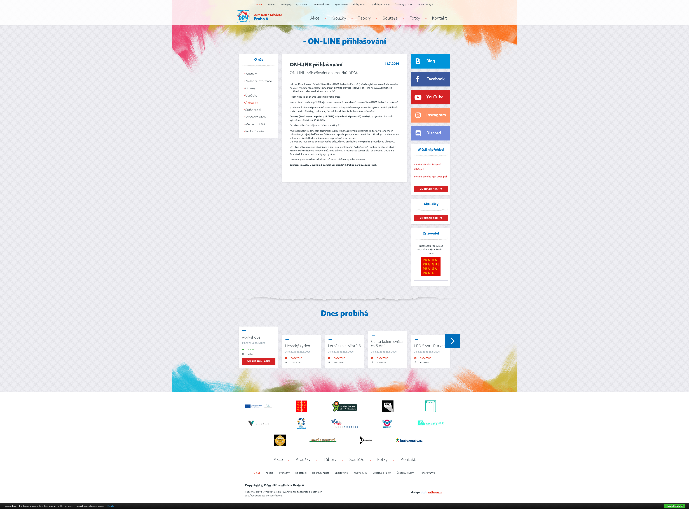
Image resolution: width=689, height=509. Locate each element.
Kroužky (338, 18)
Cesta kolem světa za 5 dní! (387, 343)
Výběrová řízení (255, 117)
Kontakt (439, 18)
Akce (314, 18)
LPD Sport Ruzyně (430, 345)
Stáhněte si (253, 110)
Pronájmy (285, 4)
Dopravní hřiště (321, 4)
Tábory (364, 18)
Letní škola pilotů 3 (344, 345)
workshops (251, 337)
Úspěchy (251, 95)
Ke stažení (301, 4)
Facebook (435, 79)
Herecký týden (297, 345)
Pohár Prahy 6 (425, 4)
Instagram (436, 115)
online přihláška (259, 361)
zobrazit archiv (431, 189)
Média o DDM (255, 124)
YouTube (434, 97)
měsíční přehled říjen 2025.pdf (430, 176)
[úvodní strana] (259, 16)
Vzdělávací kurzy (381, 4)
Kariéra (271, 4)
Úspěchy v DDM (403, 4)
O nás (259, 4)
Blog (430, 61)
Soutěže (390, 18)
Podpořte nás (254, 131)
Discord (433, 133)
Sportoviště (341, 4)
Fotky (414, 18)
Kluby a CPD (359, 4)
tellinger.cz (435, 492)
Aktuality (251, 102)
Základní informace (258, 81)
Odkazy (250, 88)
